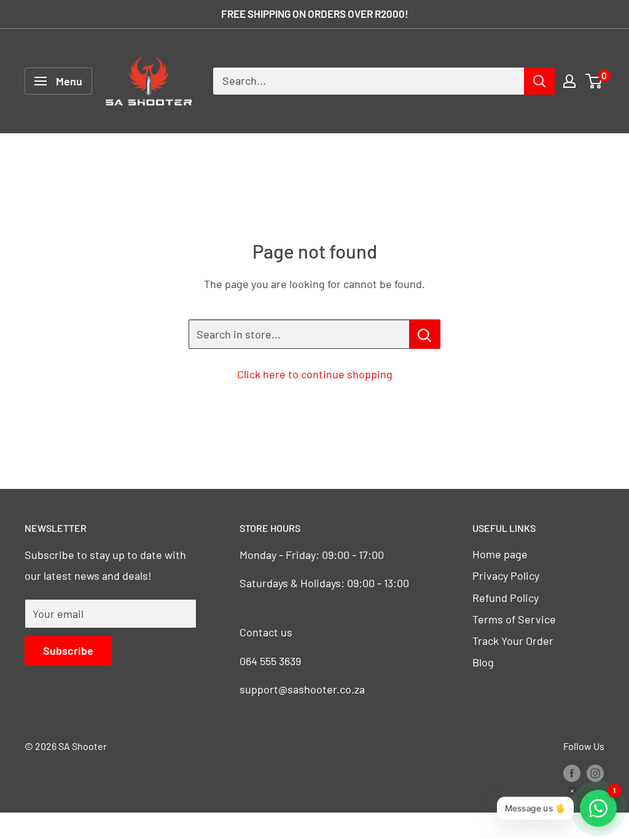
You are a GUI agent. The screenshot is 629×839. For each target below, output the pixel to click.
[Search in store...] (424, 334)
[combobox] (368, 81)
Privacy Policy (505, 575)
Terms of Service (514, 619)
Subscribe (68, 650)
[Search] (539, 81)
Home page (500, 554)
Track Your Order (512, 640)
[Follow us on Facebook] (571, 772)
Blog (483, 662)
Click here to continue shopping (315, 374)
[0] (594, 81)
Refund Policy (505, 597)
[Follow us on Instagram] (595, 772)
